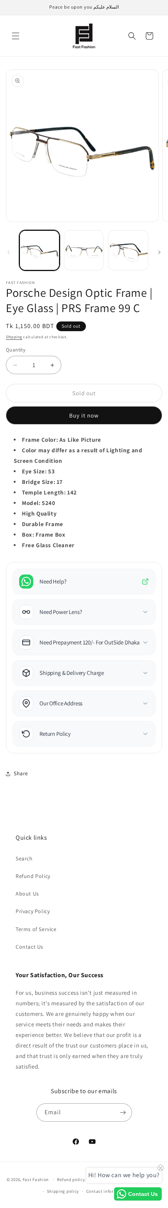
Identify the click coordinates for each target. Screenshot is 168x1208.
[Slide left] (8, 252)
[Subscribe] (123, 1112)
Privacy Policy (33, 911)
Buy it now (84, 415)
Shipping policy (63, 1191)
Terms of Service (36, 929)
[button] (15, 36)
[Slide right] (159, 252)
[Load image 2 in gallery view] (84, 250)
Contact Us (29, 946)
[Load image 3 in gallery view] (128, 250)
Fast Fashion (36, 1179)
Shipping (14, 336)
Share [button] (21, 773)
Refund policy (71, 1179)
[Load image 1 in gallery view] (39, 250)
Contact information (107, 1191)
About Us (27, 893)
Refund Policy (33, 876)
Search (24, 858)
